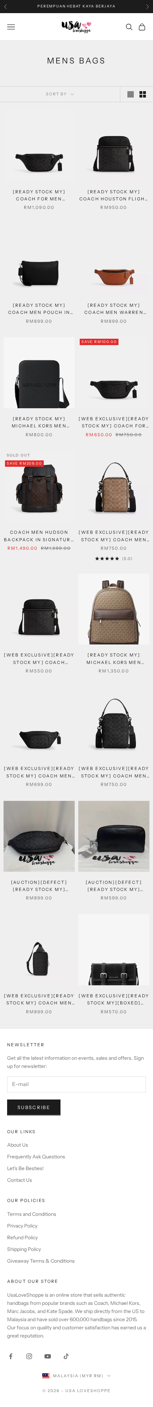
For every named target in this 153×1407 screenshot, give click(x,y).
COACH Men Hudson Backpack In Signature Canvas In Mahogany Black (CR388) (39, 536)
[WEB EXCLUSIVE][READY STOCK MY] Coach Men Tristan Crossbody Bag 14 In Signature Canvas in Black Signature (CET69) (113, 773)
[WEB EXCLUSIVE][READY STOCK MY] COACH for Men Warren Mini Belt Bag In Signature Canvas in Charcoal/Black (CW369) (114, 423)
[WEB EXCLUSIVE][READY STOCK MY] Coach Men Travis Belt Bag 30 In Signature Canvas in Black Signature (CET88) (39, 773)
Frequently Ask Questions (36, 1156)
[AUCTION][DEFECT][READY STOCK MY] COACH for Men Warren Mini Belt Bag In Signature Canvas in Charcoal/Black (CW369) (39, 886)
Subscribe (33, 1107)
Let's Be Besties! (25, 1168)
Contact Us (19, 1180)
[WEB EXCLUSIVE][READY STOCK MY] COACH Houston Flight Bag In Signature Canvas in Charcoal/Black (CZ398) (39, 659)
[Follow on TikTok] (66, 1356)
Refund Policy (22, 1237)
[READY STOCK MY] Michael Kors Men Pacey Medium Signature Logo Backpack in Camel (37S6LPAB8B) (114, 659)
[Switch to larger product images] (130, 94)
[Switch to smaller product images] (142, 94)
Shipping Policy (24, 1249)
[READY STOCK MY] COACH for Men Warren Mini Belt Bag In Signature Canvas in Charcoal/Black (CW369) (39, 196)
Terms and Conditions (31, 1214)
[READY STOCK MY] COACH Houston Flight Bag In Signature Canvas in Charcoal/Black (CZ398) (113, 196)
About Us (17, 1145)
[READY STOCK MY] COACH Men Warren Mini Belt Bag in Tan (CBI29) (114, 309)
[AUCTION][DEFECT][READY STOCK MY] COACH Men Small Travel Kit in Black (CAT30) (113, 886)
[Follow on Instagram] (29, 1356)
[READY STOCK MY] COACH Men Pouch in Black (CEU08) (39, 309)
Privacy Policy (22, 1226)
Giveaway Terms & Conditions (41, 1261)
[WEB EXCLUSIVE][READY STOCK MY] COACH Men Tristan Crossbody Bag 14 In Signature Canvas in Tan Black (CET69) (113, 536)
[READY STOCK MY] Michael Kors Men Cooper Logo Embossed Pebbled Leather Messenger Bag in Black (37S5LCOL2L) (39, 423)
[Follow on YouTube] (47, 1356)
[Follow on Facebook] (10, 1356)
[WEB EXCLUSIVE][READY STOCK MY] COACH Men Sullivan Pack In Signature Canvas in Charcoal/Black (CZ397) (39, 1000)
